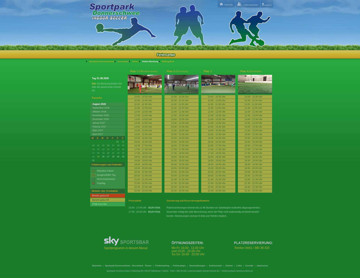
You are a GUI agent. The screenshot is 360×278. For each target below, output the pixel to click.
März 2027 (97, 130)
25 (98, 156)
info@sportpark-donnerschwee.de (237, 271)
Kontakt (249, 265)
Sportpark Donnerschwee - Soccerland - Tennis (128, 265)
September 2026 (101, 108)
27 (108, 156)
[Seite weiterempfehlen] (248, 4)
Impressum (262, 265)
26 (103, 156)
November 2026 (100, 115)
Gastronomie (215, 265)
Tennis (135, 61)
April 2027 (97, 134)
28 (113, 156)
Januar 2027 (98, 123)
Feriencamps (179, 265)
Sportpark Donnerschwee (101, 61)
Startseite (96, 265)
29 (118, 156)
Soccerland (123, 61)
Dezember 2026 (100, 119)
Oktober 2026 (99, 111)
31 (93, 160)
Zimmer (229, 265)
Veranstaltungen (197, 265)
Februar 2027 (99, 126)
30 (123, 156)
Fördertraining (162, 265)
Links (239, 265)
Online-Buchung (150, 61)
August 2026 (99, 104)
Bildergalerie (168, 61)
